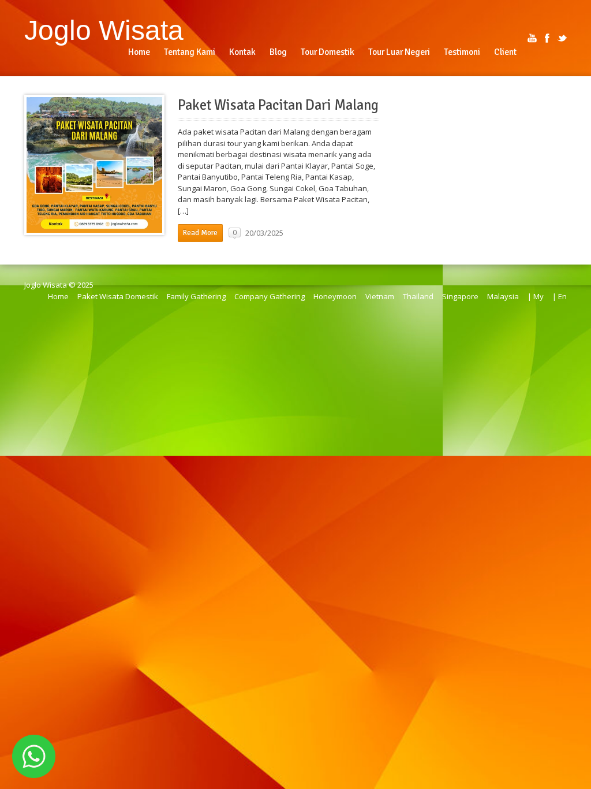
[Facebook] (547, 38)
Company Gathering (269, 296)
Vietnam (379, 296)
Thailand (418, 296)
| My (536, 296)
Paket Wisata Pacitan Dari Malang (278, 105)
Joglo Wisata (104, 30)
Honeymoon (335, 296)
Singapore (460, 296)
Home (58, 296)
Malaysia (503, 296)
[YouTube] (532, 38)
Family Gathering (196, 296)
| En (559, 296)
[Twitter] (562, 38)
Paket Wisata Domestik (117, 296)
